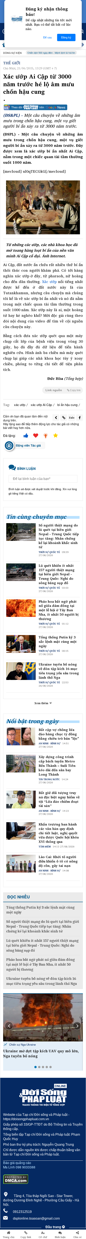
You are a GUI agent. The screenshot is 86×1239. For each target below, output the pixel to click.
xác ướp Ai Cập (41, 404)
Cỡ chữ (43, 1237)
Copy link (25, 1237)
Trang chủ (8, 1237)
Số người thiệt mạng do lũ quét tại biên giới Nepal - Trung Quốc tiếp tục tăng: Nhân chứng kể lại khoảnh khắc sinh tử (59, 536)
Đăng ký (66, 37)
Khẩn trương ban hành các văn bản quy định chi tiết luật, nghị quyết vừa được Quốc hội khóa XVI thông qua (59, 833)
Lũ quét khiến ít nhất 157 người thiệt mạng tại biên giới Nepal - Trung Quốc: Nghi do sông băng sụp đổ (57, 574)
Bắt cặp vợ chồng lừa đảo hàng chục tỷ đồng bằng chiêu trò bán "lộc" (59, 734)
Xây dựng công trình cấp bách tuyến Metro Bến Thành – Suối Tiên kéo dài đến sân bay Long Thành (57, 765)
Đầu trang (54, 1227)
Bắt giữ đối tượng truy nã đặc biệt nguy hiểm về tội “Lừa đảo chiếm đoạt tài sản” (59, 799)
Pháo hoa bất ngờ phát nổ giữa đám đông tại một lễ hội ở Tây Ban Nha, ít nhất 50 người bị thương (58, 610)
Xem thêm (41, 703)
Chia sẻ (77, 1237)
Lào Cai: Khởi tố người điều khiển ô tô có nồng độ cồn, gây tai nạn (58, 861)
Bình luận (60, 1237)
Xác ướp (49, 281)
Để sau (47, 37)
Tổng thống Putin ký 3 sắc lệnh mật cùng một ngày (58, 641)
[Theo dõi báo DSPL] (43, 107)
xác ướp (19, 404)
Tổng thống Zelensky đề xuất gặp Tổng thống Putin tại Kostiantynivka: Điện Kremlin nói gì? (37, 1056)
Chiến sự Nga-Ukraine (22, 1044)
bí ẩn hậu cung (67, 404)
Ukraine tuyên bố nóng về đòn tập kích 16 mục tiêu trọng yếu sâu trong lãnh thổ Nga (59, 671)
